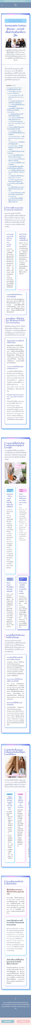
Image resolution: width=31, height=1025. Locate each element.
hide (14, 85)
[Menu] (2, 5)
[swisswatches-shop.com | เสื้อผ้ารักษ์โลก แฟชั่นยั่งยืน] (15, 5)
